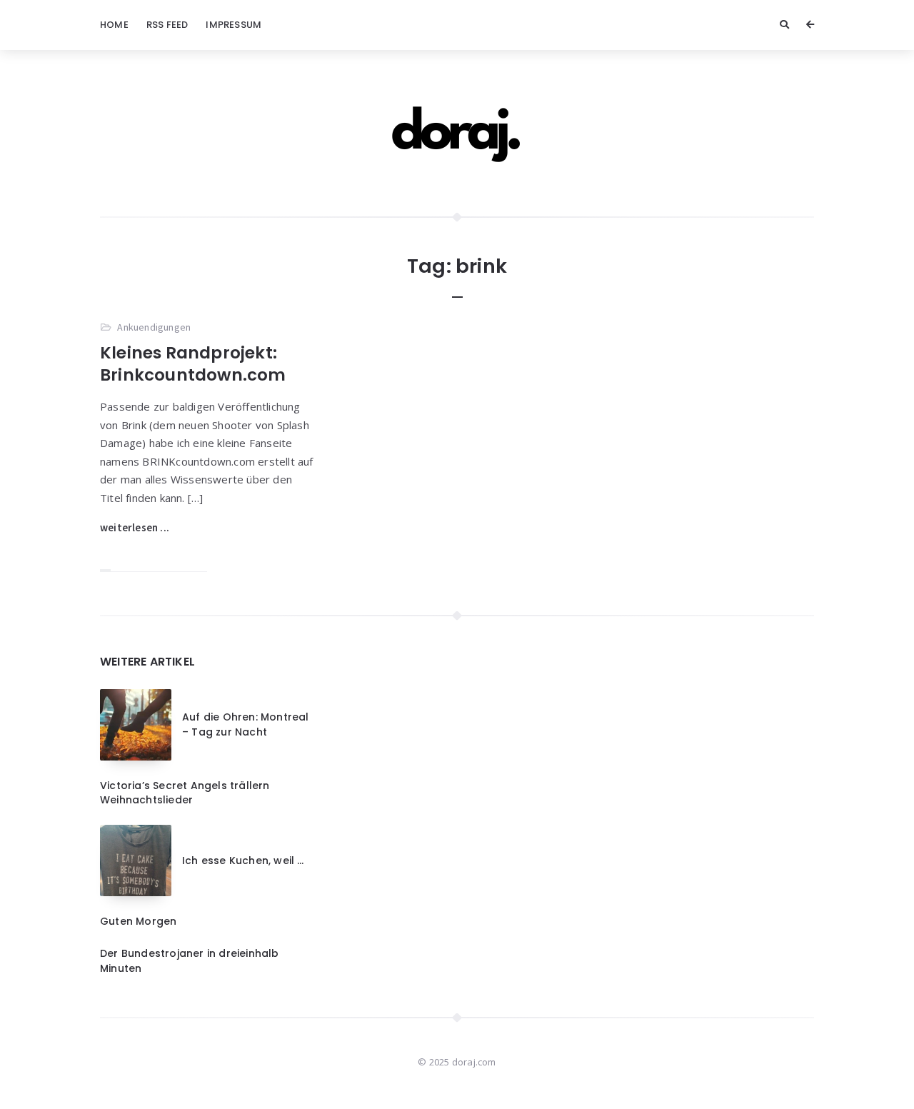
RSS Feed (167, 24)
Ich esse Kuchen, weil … (243, 860)
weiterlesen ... (134, 527)
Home (114, 24)
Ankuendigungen (154, 327)
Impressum (233, 24)
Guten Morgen (138, 921)
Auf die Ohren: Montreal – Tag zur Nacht (245, 724)
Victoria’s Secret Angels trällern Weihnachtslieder (185, 792)
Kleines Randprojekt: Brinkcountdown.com (193, 363)
